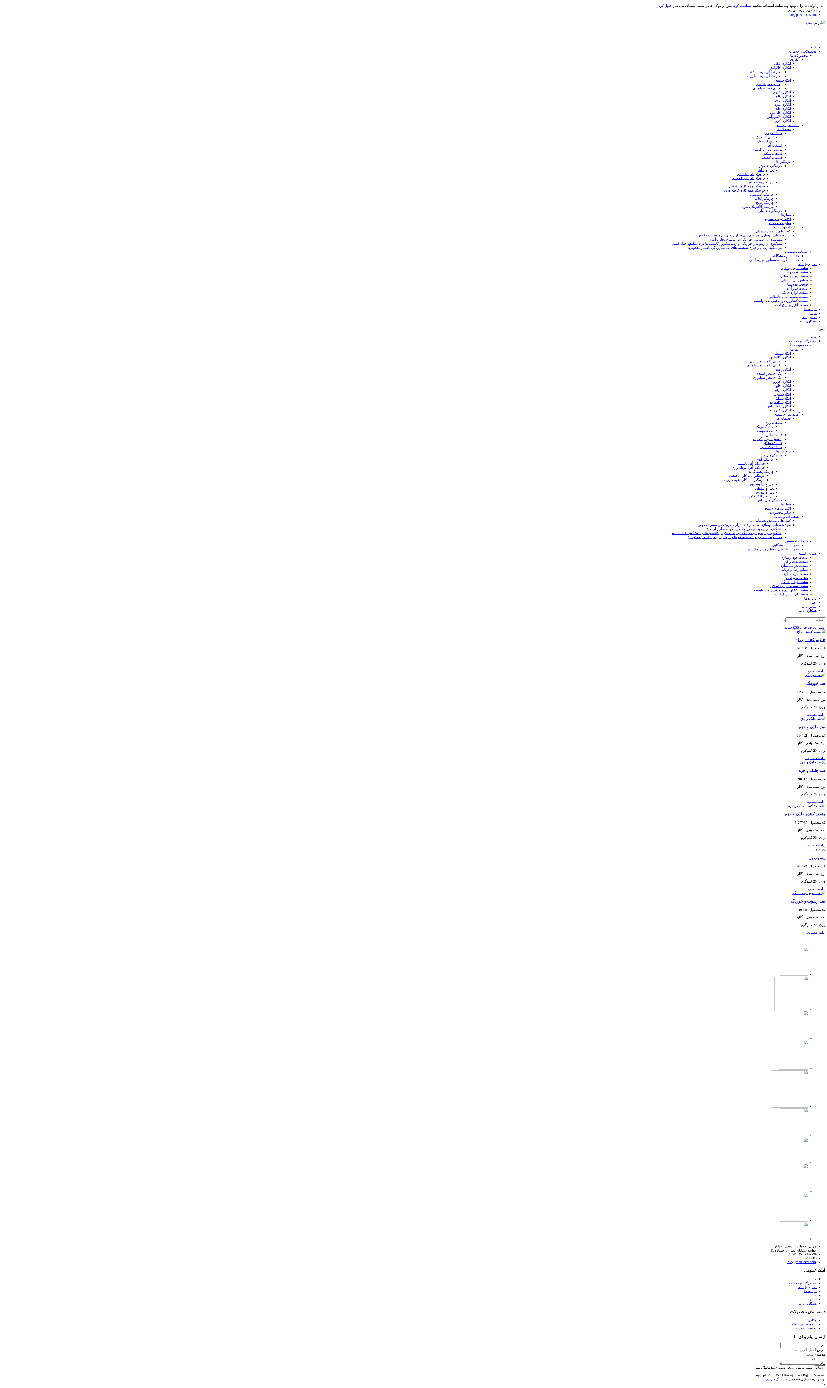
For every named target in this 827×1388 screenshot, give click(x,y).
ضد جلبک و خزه (812, 727)
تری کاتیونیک (765, 426)
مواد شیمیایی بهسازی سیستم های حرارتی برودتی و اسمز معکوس (744, 525)
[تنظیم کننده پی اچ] (811, 631)
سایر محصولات (780, 512)
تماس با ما (809, 606)
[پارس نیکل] (782, 40)
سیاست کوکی (741, 6)
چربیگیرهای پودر (770, 455)
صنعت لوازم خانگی (794, 582)
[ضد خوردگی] (815, 675)
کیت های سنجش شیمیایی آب (770, 520)
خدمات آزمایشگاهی (785, 545)
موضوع (820, 1354)
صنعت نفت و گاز (796, 561)
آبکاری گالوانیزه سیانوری (764, 365)
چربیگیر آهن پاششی (751, 463)
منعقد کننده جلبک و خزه (805, 814)
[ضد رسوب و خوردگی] (808, 893)
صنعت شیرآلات (797, 578)
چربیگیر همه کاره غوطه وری (744, 480)
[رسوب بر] (817, 849)
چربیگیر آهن (765, 459)
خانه (814, 336)
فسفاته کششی (771, 447)
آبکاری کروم (782, 381)
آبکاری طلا (783, 398)
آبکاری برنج (783, 390)
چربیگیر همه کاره (761, 471)
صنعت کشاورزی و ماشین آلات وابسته (781, 590)
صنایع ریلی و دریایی (794, 570)
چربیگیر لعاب (764, 488)
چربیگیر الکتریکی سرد (758, 496)
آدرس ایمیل (817, 1350)
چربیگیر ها (783, 451)
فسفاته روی (773, 422)
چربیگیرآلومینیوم (762, 484)
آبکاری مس (782, 369)
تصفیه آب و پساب (786, 516)
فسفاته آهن (774, 435)
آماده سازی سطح (786, 414)
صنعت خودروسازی (794, 557)
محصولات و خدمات (803, 341)
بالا (823, 1383)
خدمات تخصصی (796, 541)
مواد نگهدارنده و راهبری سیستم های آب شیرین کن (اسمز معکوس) (735, 537)
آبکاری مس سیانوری (767, 377)
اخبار (813, 602)
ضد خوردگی (815, 683)
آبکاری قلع (783, 386)
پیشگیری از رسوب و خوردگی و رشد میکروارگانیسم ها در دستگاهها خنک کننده (727, 533)
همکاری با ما (808, 610)
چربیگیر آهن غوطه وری (748, 467)
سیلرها (786, 504)
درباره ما (810, 598)
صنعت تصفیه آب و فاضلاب (789, 586)
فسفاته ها (784, 418)
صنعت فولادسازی (795, 574)
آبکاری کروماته (780, 410)
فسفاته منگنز (772, 443)
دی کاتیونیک (765, 431)
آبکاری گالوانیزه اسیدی (766, 361)
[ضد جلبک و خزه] (812, 718)
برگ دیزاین (774, 1379)
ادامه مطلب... (815, 671)
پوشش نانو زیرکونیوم (767, 439)
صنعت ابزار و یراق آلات (791, 594)
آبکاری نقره (782, 394)
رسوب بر (817, 857)
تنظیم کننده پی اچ (810, 640)
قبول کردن (664, 6)
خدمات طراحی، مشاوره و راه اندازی (773, 549)
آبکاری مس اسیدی (769, 373)
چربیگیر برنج (765, 492)
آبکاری (794, 349)
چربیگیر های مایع (770, 500)
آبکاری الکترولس (779, 406)
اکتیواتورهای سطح (778, 508)
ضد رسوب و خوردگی (807, 901)
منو (822, 329)
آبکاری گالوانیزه (780, 357)
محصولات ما (799, 345)
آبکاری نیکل (782, 353)
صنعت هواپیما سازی (793, 565)
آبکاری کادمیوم (780, 402)
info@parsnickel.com (802, 15)
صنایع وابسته (807, 553)
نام (823, 1345)
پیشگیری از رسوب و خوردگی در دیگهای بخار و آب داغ (744, 529)
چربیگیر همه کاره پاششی (747, 476)
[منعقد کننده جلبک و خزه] (806, 806)
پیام (822, 1363)
